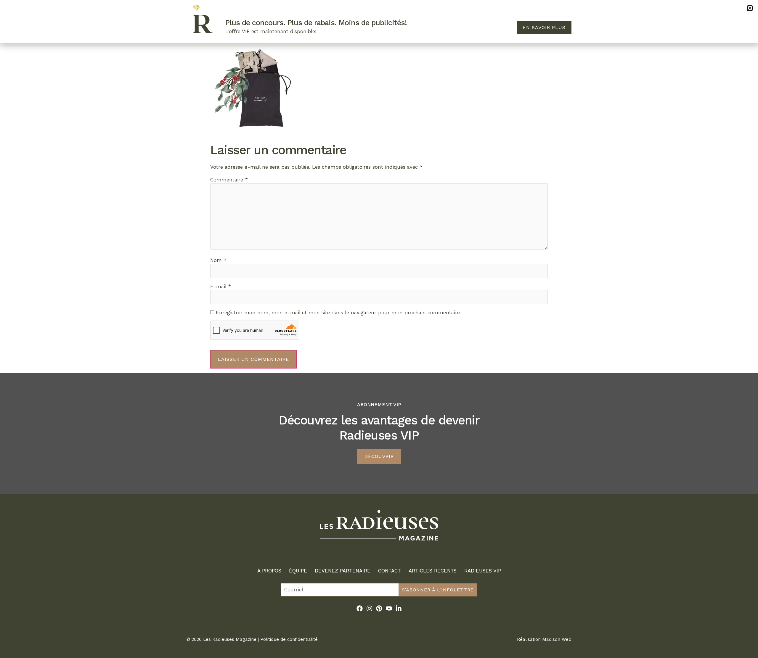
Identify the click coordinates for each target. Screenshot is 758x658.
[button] (750, 8)
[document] (379, 329)
